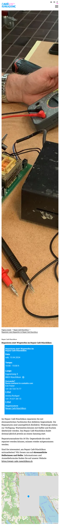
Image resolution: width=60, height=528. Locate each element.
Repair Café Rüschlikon (21, 330)
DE (51, 2)
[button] (28, 496)
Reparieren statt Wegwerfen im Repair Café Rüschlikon (20, 332)
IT (57, 2)
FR (54, 2)
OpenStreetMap (49, 523)
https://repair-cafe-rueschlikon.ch (17, 461)
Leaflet (42, 523)
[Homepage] (9, 8)
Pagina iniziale (6, 330)
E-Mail (8, 392)
